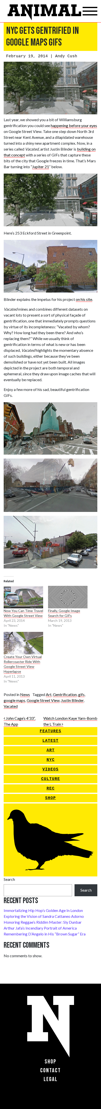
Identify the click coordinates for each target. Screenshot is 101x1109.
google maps (14, 700)
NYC (51, 760)
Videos (50, 769)
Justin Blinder (72, 700)
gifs (81, 694)
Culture (50, 779)
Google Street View (43, 700)
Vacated (11, 706)
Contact (50, 1070)
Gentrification (65, 694)
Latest (50, 741)
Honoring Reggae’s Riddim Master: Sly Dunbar (43, 922)
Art (48, 694)
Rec (51, 788)
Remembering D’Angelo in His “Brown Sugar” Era (45, 934)
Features (50, 731)
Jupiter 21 (40, 166)
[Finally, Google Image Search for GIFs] (68, 597)
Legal (51, 1079)
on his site (84, 299)
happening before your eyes (74, 125)
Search (9, 879)
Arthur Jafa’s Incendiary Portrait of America (40, 928)
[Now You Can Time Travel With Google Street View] (23, 597)
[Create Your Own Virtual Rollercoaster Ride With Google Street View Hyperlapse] (23, 643)
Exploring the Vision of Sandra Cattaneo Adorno (44, 916)
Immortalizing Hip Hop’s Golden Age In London (43, 910)
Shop (50, 798)
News (25, 694)
